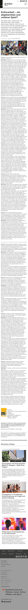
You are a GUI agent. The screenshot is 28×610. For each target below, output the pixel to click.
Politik (8, 449)
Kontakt (3, 550)
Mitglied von (4, 576)
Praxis (8, 480)
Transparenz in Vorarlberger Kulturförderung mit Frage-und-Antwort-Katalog (13, 496)
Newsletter (4, 553)
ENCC (2, 583)
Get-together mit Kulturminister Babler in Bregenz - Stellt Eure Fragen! (13, 465)
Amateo (6, 583)
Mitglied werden (11, 550)
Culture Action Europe (5, 578)
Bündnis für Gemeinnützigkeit (6, 580)
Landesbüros (20, 550)
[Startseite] (9, 4)
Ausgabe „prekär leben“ (15, 433)
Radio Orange (7, 582)
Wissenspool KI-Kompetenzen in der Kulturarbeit (13, 533)
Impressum (11, 553)
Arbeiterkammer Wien (20, 434)
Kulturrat (2, 582)
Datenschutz (19, 553)
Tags (25, 553)
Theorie (8, 38)
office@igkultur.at (20, 435)
